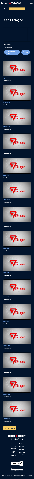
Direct (12, 444)
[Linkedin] (22, 439)
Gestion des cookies (17, 477)
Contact (21, 449)
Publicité (21, 446)
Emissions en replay (13, 447)
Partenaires (22, 444)
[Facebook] (11, 439)
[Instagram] (18, 439)
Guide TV (13, 455)
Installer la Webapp (22, 453)
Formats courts (13, 451)
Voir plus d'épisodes (9, 428)
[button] (31, 3)
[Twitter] (15, 439)
